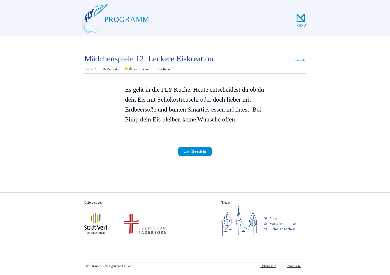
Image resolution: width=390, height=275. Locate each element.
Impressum (294, 266)
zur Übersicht (297, 60)
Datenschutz (268, 266)
